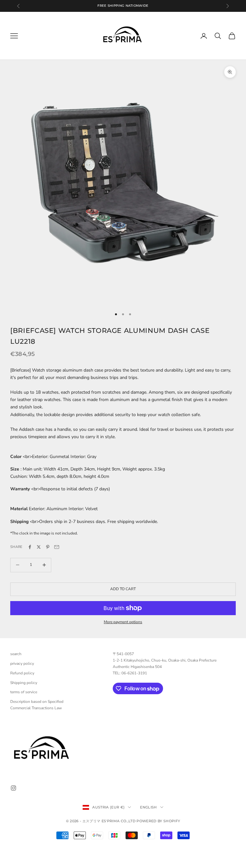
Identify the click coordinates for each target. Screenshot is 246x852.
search (15, 653)
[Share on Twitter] (38, 547)
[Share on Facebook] (29, 547)
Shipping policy (23, 682)
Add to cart (123, 588)
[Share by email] (56, 547)
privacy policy (22, 663)
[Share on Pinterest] (47, 547)
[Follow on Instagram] (13, 788)
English (148, 807)
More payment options (123, 621)
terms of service (23, 692)
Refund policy (22, 673)
